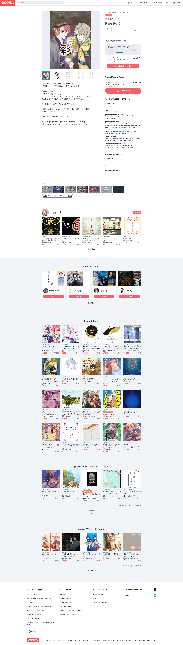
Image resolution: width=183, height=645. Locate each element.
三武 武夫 (129, 291)
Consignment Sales (33, 618)
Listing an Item (32, 594)
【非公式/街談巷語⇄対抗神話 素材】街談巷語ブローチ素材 (50, 239)
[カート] (118, 19)
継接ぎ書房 (56, 212)
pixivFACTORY (109, 147)
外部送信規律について (107, 640)
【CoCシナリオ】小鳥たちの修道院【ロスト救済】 (90, 239)
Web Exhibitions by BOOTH (69, 614)
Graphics (44, 236)
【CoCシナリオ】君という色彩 (111, 239)
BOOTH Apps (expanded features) (39, 598)
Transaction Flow (65, 606)
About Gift (110, 104)
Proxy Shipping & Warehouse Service (39, 606)
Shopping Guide (65, 598)
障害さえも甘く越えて (130, 238)
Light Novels (123, 12)
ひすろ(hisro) (54, 291)
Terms (107, 166)
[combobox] (40, 2)
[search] (62, 2)
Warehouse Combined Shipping (70, 610)
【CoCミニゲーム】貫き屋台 (70, 239)
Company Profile (51, 640)
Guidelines (86, 640)
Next (98, 40)
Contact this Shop (111, 170)
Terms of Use (61, 640)
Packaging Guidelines (34, 614)
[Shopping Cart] (167, 3)
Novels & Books (110, 12)
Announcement (98, 594)
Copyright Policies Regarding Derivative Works (40, 624)
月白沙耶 (78, 291)
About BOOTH (142, 2)
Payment (110, 158)
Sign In (129, 2)
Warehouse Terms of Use (74, 640)
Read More (119, 52)
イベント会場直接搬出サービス (37, 610)
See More (91, 303)
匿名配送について (33, 602)
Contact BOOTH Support (101, 602)
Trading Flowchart (113, 154)
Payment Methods (66, 602)
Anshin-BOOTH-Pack (121, 131)
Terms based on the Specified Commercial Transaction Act (133, 640)
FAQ (94, 598)
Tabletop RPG (66, 236)
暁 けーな (103, 291)
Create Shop (157, 2)
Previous (43, 40)
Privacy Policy (95, 640)
